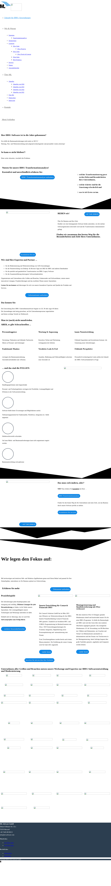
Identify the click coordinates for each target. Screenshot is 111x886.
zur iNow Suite (9, 843)
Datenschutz (8, 853)
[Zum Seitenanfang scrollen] (0, 861)
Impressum (7, 856)
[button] (3, 129)
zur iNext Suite (9, 845)
